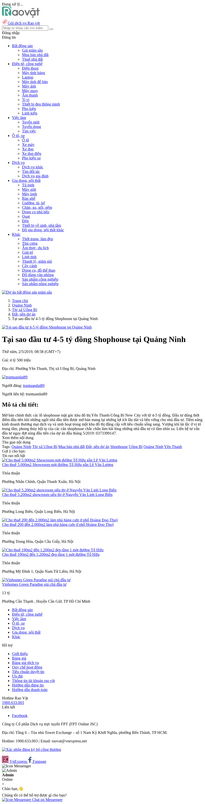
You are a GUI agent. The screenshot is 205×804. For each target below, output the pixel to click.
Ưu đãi (17, 676)
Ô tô (25, 140)
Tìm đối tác (31, 171)
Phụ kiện (29, 109)
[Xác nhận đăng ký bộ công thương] (31, 749)
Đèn (25, 221)
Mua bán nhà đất (35, 55)
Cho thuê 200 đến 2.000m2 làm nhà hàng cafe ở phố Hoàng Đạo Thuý (58, 524)
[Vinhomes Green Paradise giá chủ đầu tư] (36, 580)
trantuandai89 (33, 385)
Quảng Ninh (22, 305)
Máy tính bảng (33, 73)
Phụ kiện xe (31, 158)
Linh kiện (29, 113)
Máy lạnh (29, 194)
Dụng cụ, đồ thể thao (38, 270)
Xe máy (28, 144)
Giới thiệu (20, 654)
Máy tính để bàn (35, 82)
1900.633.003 (13, 702)
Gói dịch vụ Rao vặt (24, 23)
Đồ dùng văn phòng (38, 275)
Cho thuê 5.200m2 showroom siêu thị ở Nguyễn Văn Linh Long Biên (57, 494)
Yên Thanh (173, 447)
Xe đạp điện (31, 153)
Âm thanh (30, 95)
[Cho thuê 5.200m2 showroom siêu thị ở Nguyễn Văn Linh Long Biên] (59, 490)
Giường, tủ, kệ (33, 203)
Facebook (20, 715)
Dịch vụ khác (32, 167)
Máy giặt (29, 189)
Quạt (26, 216)
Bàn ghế (28, 198)
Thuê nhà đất (32, 59)
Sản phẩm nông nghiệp (40, 284)
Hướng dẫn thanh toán (30, 690)
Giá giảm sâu (32, 50)
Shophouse (119, 447)
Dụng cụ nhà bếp (35, 212)
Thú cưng (30, 243)
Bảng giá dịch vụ (25, 663)
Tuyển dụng (31, 126)
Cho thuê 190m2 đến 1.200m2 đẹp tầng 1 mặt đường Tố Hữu (51, 554)
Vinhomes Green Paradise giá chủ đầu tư (34, 584)
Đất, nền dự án (24, 314)
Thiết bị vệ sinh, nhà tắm (41, 225)
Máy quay (30, 91)
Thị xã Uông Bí (24, 310)
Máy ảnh (29, 86)
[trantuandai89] (15, 377)
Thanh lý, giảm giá (37, 261)
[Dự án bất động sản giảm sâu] (27, 292)
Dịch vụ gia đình (35, 176)
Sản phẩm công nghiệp (40, 279)
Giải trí (27, 252)
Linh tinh (29, 257)
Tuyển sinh (31, 122)
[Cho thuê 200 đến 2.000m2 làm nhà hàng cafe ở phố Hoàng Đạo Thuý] (60, 520)
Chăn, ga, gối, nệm (37, 207)
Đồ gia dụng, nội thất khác (43, 230)
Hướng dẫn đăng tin (28, 685)
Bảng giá (19, 658)
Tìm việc (29, 131)
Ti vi (25, 100)
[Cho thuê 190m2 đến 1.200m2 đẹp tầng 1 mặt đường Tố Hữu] (53, 550)
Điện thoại (30, 68)
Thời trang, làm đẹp (37, 239)
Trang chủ (20, 301)
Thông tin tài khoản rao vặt (33, 681)
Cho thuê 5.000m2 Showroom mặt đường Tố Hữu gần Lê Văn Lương (57, 464)
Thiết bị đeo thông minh (41, 104)
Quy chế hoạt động (27, 667)
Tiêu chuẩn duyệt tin (28, 672)
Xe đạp (28, 149)
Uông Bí (135, 447)
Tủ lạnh (28, 185)
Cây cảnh (29, 266)
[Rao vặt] (21, 16)
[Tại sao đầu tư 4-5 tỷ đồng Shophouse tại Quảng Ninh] (47, 327)
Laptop (27, 77)
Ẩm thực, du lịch (35, 248)
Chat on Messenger (46, 800)
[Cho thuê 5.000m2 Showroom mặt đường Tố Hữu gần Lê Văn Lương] (59, 460)
